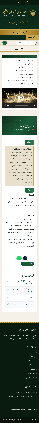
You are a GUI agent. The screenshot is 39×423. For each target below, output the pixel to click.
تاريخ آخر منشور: (27, 81)
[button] (19, 97)
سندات (33, 401)
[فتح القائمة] (22, 48)
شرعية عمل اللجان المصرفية (25, 282)
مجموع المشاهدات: (25, 71)
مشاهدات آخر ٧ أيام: (25, 68)
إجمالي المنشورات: (26, 77)
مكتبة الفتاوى (31, 361)
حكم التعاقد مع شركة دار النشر (22, 290)
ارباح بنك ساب (31, 405)
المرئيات (33, 369)
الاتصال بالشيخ (31, 377)
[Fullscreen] (5, 105)
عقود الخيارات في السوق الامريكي (25, 393)
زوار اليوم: (29, 64)
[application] (19, 98)
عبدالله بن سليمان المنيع (15, 10)
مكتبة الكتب (32, 365)
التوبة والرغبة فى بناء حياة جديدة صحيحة (23, 409)
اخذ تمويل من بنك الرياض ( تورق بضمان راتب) (21, 397)
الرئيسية (31, 120)
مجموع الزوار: (28, 74)
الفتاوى (25, 120)
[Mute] (8, 105)
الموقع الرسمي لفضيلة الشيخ (18, 2)
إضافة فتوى (32, 373)
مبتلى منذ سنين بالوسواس (21, 305)
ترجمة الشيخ (32, 357)
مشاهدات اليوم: (27, 61)
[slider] (21, 105)
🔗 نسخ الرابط (27, 263)
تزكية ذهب (28, 298)
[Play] (34, 105)
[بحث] (4, 43)
